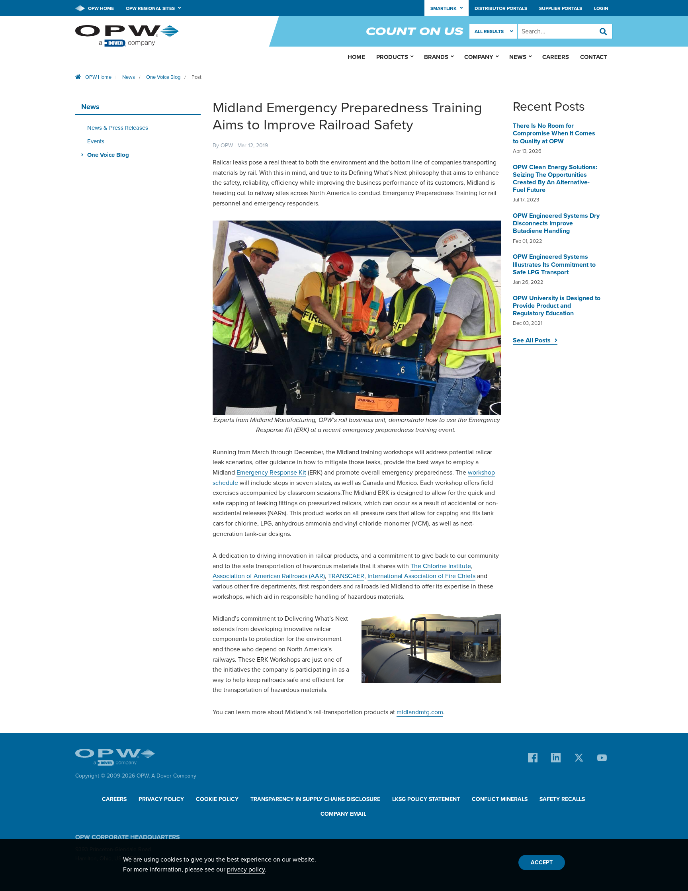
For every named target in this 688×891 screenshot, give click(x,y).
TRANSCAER (346, 576)
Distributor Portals (501, 8)
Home (356, 57)
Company (478, 57)
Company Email (343, 814)
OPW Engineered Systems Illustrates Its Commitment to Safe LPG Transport (554, 264)
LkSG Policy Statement (426, 799)
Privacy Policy (161, 799)
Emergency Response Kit (271, 473)
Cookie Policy (217, 799)
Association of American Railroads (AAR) (269, 576)
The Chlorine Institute (440, 566)
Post (196, 77)
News (128, 77)
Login (601, 8)
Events (95, 141)
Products (392, 57)
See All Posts (532, 340)
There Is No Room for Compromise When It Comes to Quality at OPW (554, 133)
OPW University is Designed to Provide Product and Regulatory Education (556, 305)
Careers (555, 57)
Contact (593, 57)
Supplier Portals (560, 8)
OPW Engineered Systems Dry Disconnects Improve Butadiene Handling (556, 223)
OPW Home (100, 8)
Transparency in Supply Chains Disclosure (315, 799)
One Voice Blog (163, 77)
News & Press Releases (117, 127)
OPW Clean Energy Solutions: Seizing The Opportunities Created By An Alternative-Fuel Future (555, 178)
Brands (436, 57)
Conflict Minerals (500, 799)
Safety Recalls (562, 799)
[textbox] (565, 31)
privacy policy (246, 869)
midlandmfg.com (420, 712)
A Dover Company (173, 775)
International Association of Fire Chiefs (421, 576)
